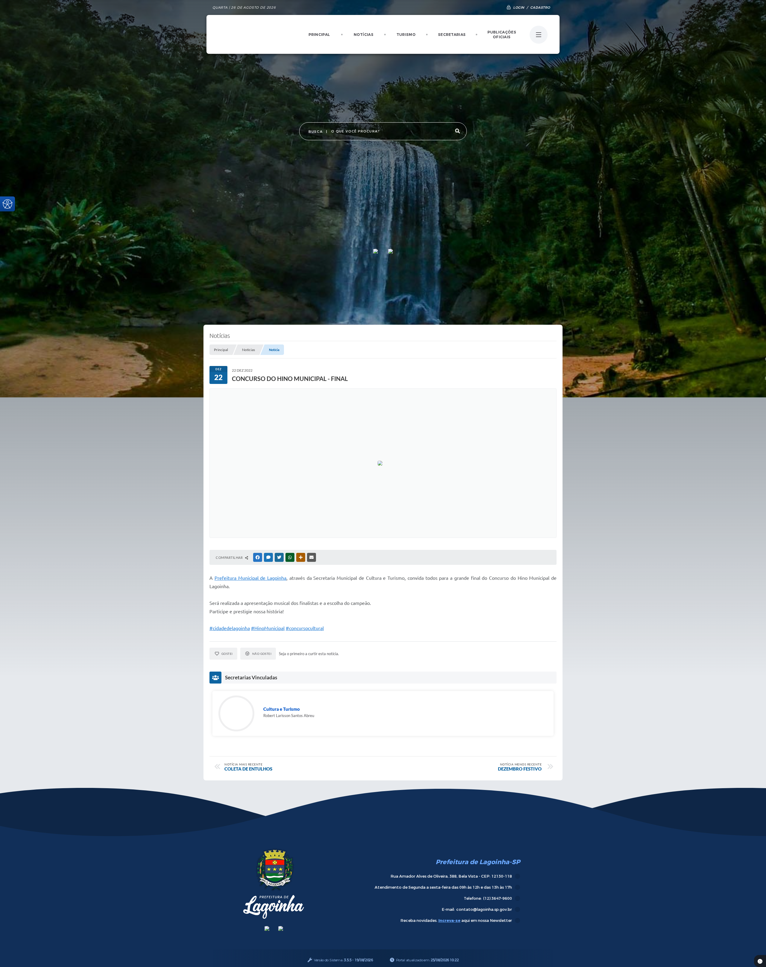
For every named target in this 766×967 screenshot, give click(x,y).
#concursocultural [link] (305, 628)
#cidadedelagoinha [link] (229, 628)
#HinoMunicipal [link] (268, 628)
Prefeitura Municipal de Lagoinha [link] (250, 578)
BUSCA (315, 131)
